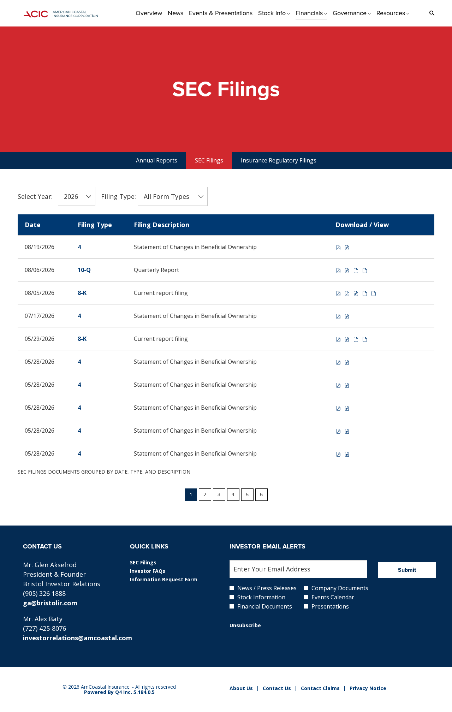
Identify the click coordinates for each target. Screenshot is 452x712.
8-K (82, 293)
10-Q (84, 270)
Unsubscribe (245, 625)
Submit (407, 570)
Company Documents (339, 588)
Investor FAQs (157, 571)
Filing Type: (118, 196)
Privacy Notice (368, 688)
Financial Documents (264, 606)
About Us (241, 688)
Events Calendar (332, 597)
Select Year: (35, 196)
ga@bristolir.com (50, 603)
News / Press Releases (267, 588)
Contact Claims (320, 688)
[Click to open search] (430, 13)
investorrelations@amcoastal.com (77, 638)
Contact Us (277, 688)
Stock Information (261, 597)
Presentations (330, 606)
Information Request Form (173, 579)
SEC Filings (153, 562)
